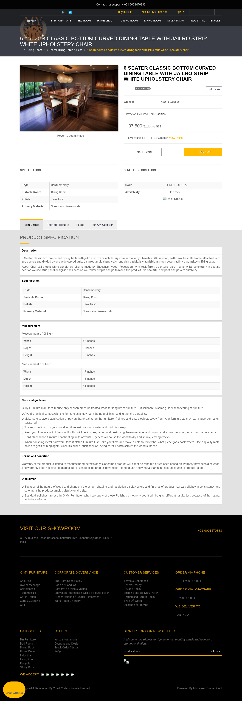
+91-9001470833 (190, 581)
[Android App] (63, 12)
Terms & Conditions (136, 581)
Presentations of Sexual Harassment (78, 597)
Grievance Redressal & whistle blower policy (82, 592)
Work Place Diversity (68, 600)
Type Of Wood (133, 600)
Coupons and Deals (66, 643)
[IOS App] (69, 12)
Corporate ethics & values (71, 589)
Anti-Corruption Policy (68, 581)
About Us (26, 581)
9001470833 (187, 598)
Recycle (214, 20)
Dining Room (129, 20)
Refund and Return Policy (139, 597)
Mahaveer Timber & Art (207, 688)
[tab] (31, 225)
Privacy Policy (132, 589)
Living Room (152, 20)
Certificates (27, 589)
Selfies (161, 114)
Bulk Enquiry (214, 89)
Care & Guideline (30, 600)
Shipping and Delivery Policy (141, 592)
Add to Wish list (170, 101)
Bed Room (84, 20)
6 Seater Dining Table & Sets (64, 50)
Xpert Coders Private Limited (71, 688)
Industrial (197, 20)
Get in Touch (28, 597)
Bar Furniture (61, 20)
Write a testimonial (66, 639)
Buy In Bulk (124, 12)
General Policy (133, 585)
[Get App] (127, 662)
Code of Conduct (65, 585)
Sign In (180, 12)
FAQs (58, 651)
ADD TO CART (144, 152)
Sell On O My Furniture (153, 12)
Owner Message (30, 585)
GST (23, 605)
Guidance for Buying (136, 605)
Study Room (175, 20)
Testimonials (28, 592)
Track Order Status (66, 647)
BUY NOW (204, 152)
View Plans (176, 138)
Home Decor (105, 20)
